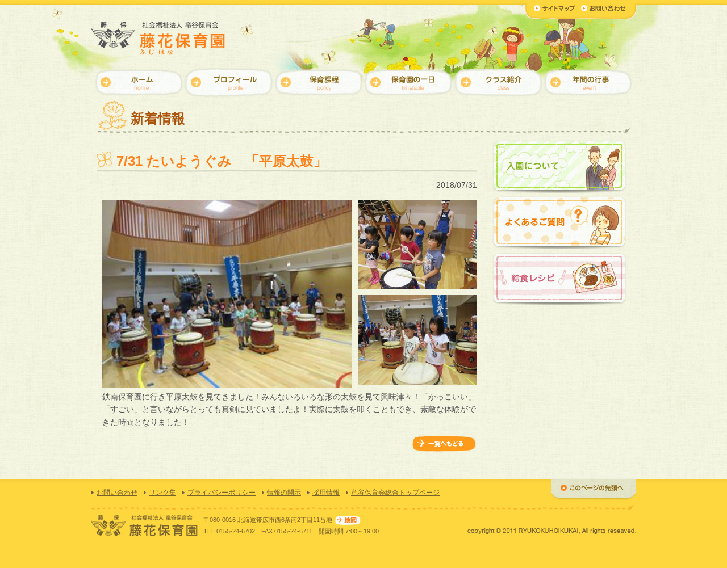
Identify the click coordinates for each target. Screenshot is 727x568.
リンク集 (162, 493)
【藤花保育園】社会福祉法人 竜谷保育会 (159, 38)
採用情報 (326, 493)
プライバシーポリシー (221, 493)
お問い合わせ (117, 493)
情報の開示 (284, 493)
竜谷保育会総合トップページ (395, 493)
